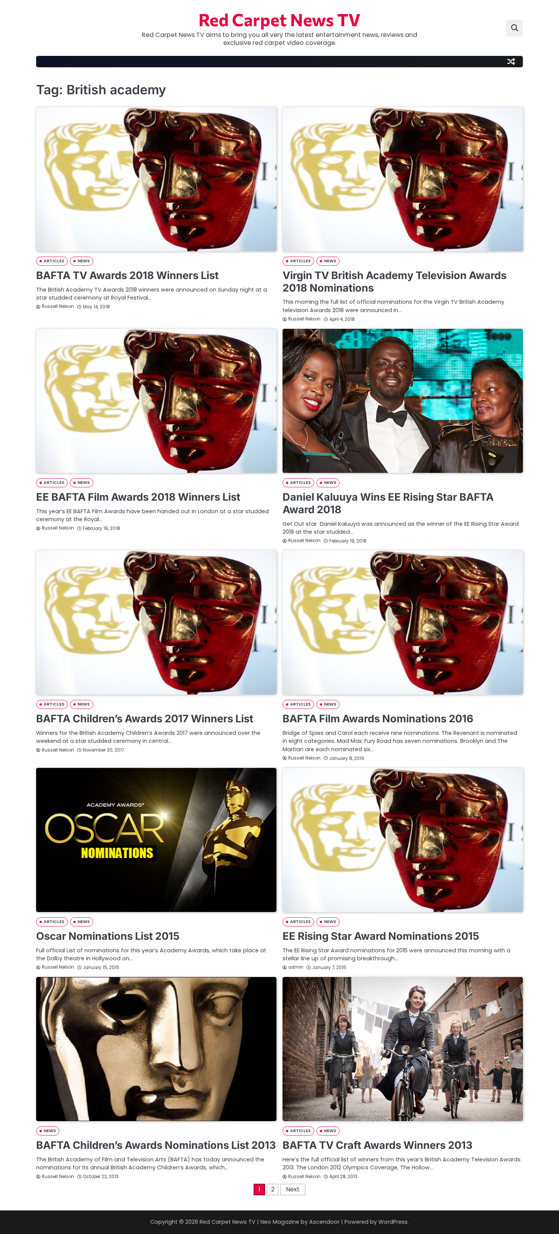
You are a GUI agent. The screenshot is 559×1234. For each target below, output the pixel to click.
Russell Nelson (58, 306)
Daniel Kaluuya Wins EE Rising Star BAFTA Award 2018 (388, 503)
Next (293, 1189)
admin (295, 967)
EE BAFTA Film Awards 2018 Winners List (138, 497)
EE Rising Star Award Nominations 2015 (381, 936)
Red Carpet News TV (279, 19)
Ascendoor (324, 1222)
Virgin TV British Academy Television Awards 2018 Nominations (395, 281)
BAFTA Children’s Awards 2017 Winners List (144, 718)
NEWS (84, 261)
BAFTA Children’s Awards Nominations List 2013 (156, 1145)
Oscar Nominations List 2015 (107, 936)
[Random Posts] (511, 61)
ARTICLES (54, 261)
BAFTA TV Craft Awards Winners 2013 (378, 1145)
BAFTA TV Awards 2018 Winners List (127, 275)
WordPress (393, 1222)
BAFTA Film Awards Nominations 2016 (378, 718)
